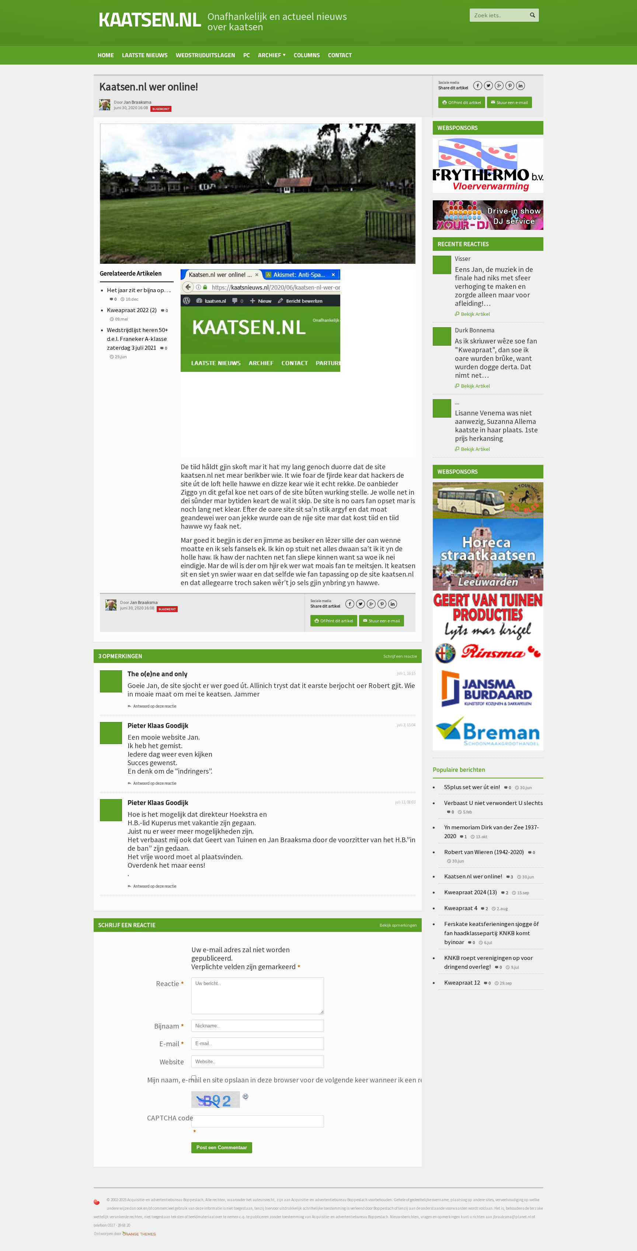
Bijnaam (169, 1026)
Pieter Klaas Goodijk (158, 725)
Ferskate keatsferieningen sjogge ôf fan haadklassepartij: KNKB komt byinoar (491, 933)
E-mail (171, 1043)
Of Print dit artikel (461, 102)
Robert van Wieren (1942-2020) (484, 852)
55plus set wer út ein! (472, 787)
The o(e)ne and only (158, 673)
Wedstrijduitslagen (205, 55)
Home (106, 55)
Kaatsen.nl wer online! (473, 876)
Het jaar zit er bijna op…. (139, 290)
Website (172, 1061)
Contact (340, 55)
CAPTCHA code (165, 1117)
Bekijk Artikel (472, 314)
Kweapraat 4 (460, 908)
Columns (307, 55)
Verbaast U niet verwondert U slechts (493, 803)
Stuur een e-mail (509, 102)
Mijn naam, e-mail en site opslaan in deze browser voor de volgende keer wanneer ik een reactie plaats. (165, 1079)
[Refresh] (246, 1095)
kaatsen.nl (149, 19)
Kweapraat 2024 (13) (470, 892)
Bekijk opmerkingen (398, 925)
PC (246, 55)
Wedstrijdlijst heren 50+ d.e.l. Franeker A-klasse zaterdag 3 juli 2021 (137, 339)
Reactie (170, 983)
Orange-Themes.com (139, 1234)
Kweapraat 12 (462, 982)
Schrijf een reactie (400, 656)
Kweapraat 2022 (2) (132, 310)
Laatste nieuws (145, 55)
